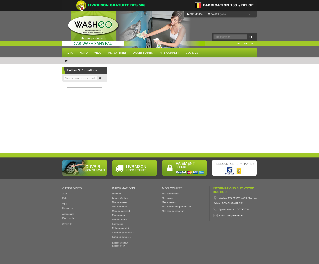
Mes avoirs (167, 198)
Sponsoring (117, 224)
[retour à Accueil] (66, 61)
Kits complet (169, 52)
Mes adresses (169, 202)
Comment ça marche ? (123, 232)
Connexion (196, 14)
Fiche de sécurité (120, 228)
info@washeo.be (235, 215)
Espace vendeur (120, 243)
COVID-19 (192, 52)
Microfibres (117, 52)
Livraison (116, 193)
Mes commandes (170, 193)
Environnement (119, 215)
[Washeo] (95, 30)
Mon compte (172, 188)
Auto (69, 52)
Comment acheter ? (121, 237)
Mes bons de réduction (173, 211)
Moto (84, 52)
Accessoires (143, 52)
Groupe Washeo (120, 198)
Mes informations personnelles (176, 206)
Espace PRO (118, 246)
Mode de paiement (121, 211)
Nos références (119, 206)
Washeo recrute (119, 219)
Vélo (97, 52)
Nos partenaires (119, 202)
